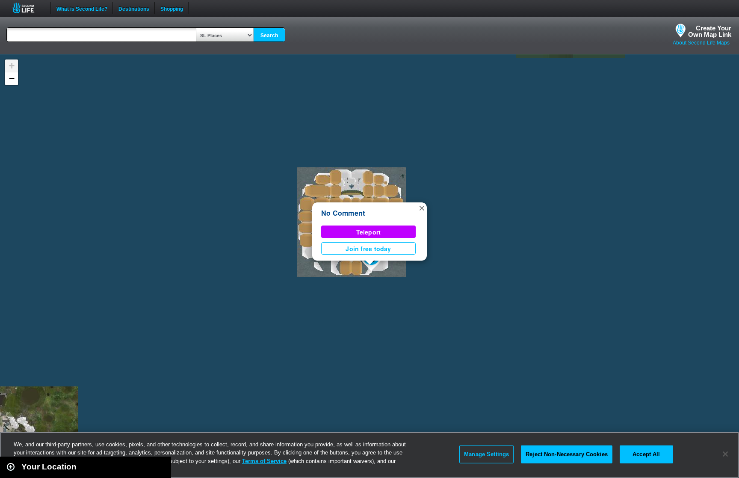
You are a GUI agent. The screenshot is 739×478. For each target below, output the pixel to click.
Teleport (368, 232)
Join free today (368, 248)
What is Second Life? (81, 8)
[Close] (725, 454)
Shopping (171, 8)
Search (269, 36)
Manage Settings (486, 454)
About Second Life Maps (701, 43)
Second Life (28, 8)
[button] (422, 207)
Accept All (646, 454)
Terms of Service (264, 461)
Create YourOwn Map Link (709, 31)
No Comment (343, 213)
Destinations (133, 8)
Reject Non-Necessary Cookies (567, 454)
